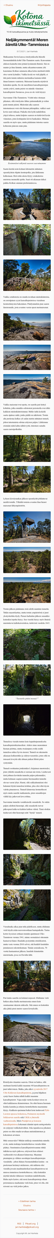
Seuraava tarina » (27, 1210)
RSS (19, 1223)
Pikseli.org (30, 1223)
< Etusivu (8, 5)
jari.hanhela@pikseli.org (27, 1227)
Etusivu (27, 1205)
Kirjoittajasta (44, 5)
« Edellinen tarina (27, 1201)
